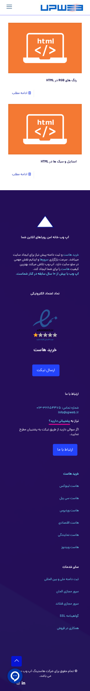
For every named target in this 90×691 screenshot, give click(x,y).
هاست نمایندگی (68, 535)
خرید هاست (70, 255)
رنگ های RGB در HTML (61, 80)
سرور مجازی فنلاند (67, 604)
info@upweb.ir (68, 412)
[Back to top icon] (16, 661)
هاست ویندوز (70, 547)
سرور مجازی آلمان (67, 591)
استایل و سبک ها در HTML (59, 161)
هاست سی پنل (69, 498)
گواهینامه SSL (69, 616)
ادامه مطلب (19, 93)
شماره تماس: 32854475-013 (57, 408)
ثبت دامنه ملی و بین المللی (61, 579)
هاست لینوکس (69, 486)
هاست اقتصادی (68, 523)
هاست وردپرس (69, 510)
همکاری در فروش (68, 628)
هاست (65, 269)
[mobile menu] (9, 7)
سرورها (43, 259)
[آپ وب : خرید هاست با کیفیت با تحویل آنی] (62, 7)
